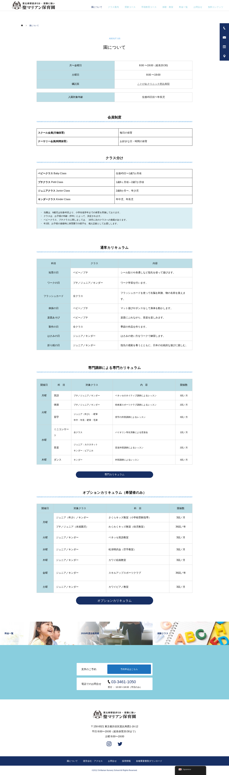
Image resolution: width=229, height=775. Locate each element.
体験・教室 (167, 7)
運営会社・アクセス (93, 761)
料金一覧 (183, 7)
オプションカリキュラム (114, 600)
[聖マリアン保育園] (114, 714)
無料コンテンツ (215, 7)
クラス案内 (113, 7)
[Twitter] (120, 744)
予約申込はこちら (129, 669)
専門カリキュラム (114, 474)
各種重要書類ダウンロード (149, 761)
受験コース (130, 7)
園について (96, 7)
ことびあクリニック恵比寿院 (153, 84)
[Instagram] (109, 744)
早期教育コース (149, 7)
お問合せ (197, 7)
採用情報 (126, 761)
